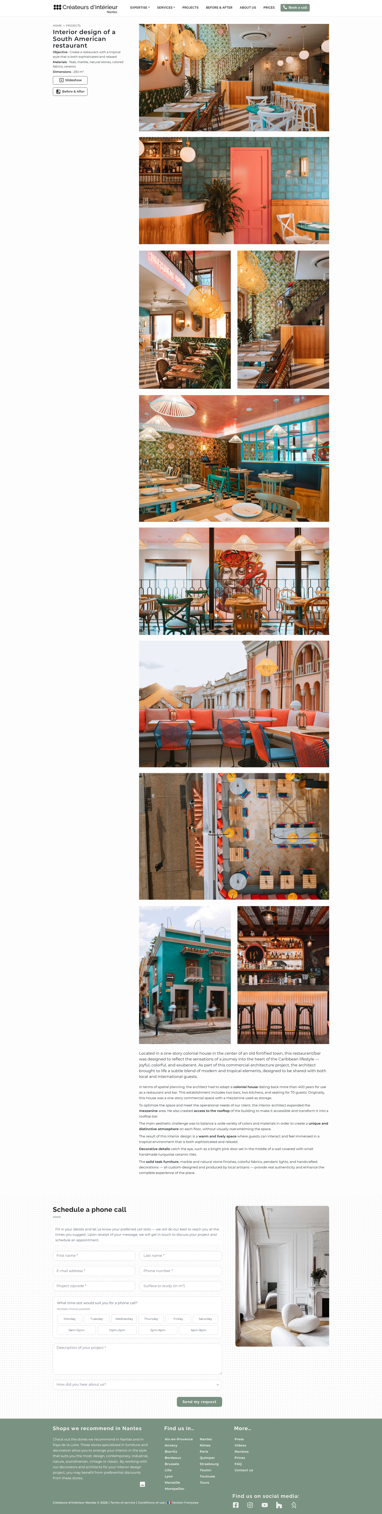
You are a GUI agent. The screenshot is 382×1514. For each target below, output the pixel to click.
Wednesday (124, 1319)
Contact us (244, 1470)
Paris (204, 1452)
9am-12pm (76, 1330)
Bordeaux (173, 1458)
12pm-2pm (117, 1330)
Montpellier (174, 1489)
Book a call (298, 8)
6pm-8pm (198, 1330)
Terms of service (122, 1502)
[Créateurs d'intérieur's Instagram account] (250, 1505)
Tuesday (96, 1319)
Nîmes (205, 1445)
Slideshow (73, 80)
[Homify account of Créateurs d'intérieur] (293, 1505)
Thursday (151, 1319)
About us (248, 8)
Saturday (205, 1319)
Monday (70, 1319)
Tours (204, 1483)
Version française (183, 1502)
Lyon (169, 1476)
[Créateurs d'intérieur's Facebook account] (236, 1505)
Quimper (207, 1458)
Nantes (206, 1439)
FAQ (238, 1464)
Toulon (205, 1470)
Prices (269, 8)
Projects (190, 8)
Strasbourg (209, 1464)
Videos (240, 1445)
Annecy (171, 1445)
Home (57, 25)
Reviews (242, 1452)
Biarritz (171, 1452)
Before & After (219, 8)
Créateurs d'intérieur (90, 9)
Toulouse (207, 1476)
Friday (178, 1319)
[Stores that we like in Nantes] (99, 1485)
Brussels (172, 1464)
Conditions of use (151, 1502)
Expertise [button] (138, 8)
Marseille (172, 1483)
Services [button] (164, 8)
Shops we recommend (97, 1428)
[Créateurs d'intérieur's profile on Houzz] (279, 1505)
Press (239, 1439)
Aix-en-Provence (179, 1439)
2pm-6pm (157, 1330)
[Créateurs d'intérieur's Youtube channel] (265, 1505)
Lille (168, 1470)
